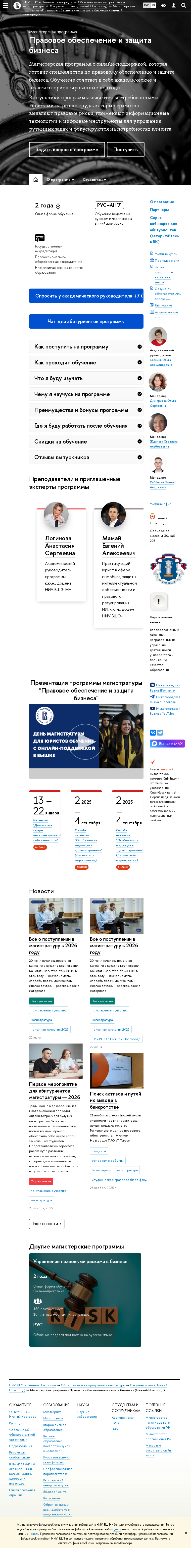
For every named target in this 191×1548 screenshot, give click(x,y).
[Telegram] (160, 733)
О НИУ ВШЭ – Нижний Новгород (22, 1414)
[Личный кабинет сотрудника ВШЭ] (173, 5)
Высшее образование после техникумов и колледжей (56, 1443)
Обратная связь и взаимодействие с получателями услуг (57, 1509)
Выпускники (51, 1498)
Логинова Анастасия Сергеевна (60, 545)
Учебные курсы (166, 253)
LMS (115, 1429)
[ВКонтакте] (153, 733)
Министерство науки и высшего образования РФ (158, 1422)
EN (153, 5)
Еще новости (45, 1223)
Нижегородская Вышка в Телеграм (165, 699)
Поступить (125, 149)
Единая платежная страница (22, 1492)
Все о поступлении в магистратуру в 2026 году (53, 945)
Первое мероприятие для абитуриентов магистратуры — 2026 (54, 1090)
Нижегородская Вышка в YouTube (165, 711)
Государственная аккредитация (48, 248)
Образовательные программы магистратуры (93, 1385)
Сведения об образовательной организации (22, 1435)
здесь (117, 1529)
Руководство (18, 1423)
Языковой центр (55, 1492)
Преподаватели (167, 260)
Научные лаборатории (87, 1414)
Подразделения (20, 1446)
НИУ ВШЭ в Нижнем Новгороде (32, 1385)
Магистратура (53, 1418)
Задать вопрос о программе (67, 149)
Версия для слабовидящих (19, 1454)
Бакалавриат (52, 1412)
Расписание (163, 305)
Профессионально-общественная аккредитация (58, 259)
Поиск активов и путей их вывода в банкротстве (115, 1100)
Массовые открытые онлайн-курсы (159, 1450)
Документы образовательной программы (168, 293)
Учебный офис (160, 503)
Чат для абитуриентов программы (86, 321)
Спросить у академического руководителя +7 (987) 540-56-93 (89, 295)
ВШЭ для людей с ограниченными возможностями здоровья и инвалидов (22, 1474)
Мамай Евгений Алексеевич (119, 545)
